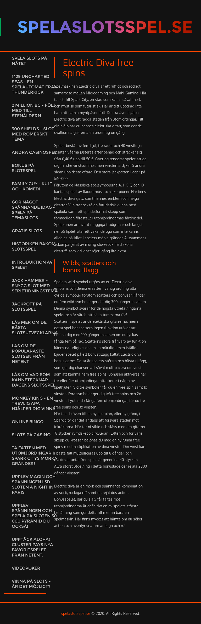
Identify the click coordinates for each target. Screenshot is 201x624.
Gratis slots (27, 230)
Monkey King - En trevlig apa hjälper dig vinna (33, 403)
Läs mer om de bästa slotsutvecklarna (35, 327)
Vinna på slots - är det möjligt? (31, 584)
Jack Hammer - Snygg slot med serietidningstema (35, 285)
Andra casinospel (34, 152)
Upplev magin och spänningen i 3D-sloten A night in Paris (33, 484)
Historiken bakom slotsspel (34, 246)
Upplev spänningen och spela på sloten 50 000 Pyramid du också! (34, 516)
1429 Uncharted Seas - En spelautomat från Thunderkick (35, 84)
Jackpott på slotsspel (27, 307)
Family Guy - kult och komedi (32, 186)
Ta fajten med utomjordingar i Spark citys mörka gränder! (34, 455)
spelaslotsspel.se (75, 613)
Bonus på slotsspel (24, 168)
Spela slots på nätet (29, 61)
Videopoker (26, 568)
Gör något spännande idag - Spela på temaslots (33, 210)
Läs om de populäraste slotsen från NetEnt (28, 353)
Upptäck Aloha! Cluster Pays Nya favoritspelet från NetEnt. (32, 547)
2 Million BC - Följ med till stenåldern (33, 110)
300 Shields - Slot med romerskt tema (33, 134)
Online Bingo (27, 421)
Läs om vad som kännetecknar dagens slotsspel (33, 380)
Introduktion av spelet (32, 265)
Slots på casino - (33, 434)
